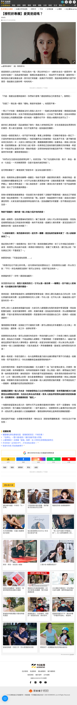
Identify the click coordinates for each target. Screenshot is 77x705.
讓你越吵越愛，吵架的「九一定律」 (13, 506)
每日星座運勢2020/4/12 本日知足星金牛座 (38, 532)
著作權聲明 (51, 671)
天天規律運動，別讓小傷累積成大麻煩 (13, 532)
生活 (55, 5)
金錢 (35, 467)
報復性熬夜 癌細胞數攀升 (61, 505)
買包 (28, 467)
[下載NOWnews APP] (66, 2)
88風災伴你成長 (21, 9)
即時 (18, 5)
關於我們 (38, 674)
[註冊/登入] (74, 2)
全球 (45, 5)
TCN (41, 9)
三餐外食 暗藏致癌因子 (48, 564)
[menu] (75, 5)
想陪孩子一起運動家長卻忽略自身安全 (53, 647)
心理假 (59, 9)
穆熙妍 (20, 467)
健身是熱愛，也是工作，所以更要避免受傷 (18, 647)
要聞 (24, 5)
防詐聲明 (25, 671)
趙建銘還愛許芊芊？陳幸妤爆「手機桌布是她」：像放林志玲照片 (62, 614)
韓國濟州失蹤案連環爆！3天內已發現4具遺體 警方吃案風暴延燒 (38, 590)
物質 (12, 467)
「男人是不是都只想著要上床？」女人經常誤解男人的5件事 (62, 532)
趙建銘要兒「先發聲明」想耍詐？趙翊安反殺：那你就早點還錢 (38, 614)
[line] (40, 682)
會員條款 (30, 674)
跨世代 (33, 9)
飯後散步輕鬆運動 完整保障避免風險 (13, 614)
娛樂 (34, 5)
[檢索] (70, 2)
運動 (39, 5)
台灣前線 (50, 9)
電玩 (60, 5)
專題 (29, 5)
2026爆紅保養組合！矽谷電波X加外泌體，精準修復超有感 (63, 589)
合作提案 (47, 674)
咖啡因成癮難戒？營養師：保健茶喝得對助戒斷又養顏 (13, 589)
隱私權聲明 (42, 671)
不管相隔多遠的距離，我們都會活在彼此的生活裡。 (38, 506)
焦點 (13, 5)
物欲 (4, 467)
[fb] (30, 682)
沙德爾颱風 (5, 5)
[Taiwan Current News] (62, 2)
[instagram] (35, 682)
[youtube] (46, 682)
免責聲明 (33, 671)
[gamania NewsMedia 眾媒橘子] (38, 690)
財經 (50, 5)
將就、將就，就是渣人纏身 (12, 564)
